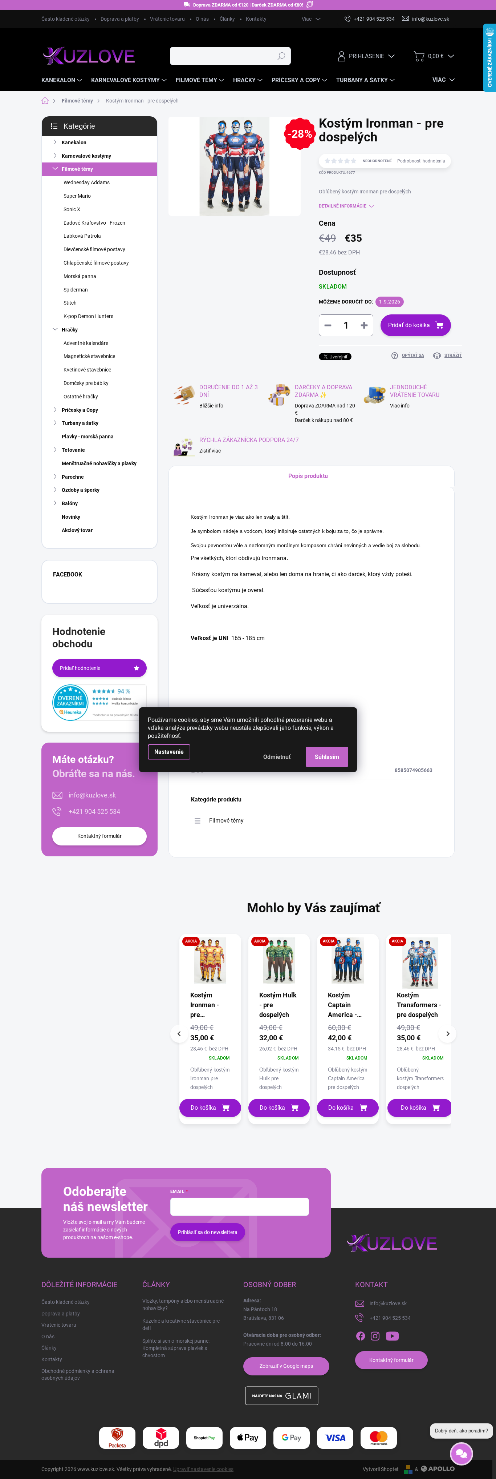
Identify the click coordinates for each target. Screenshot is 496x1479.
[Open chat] (461, 1449)
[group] (210, 1029)
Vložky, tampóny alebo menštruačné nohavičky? (183, 1304)
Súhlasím (327, 756)
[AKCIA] (210, 964)
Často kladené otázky (65, 19)
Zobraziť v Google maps (286, 1366)
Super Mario (77, 196)
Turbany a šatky (80, 423)
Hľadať (281, 56)
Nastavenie (169, 751)
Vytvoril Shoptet (381, 1469)
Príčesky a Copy (80, 410)
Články (227, 19)
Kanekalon (74, 142)
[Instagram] (375, 1336)
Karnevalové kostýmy (86, 156)
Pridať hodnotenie (80, 668)
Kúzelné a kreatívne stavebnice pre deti (181, 1324)
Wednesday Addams (87, 182)
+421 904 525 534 (94, 811)
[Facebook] (360, 1336)
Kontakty (256, 19)
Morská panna (80, 276)
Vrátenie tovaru (167, 19)
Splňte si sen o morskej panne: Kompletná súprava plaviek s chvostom (176, 1348)
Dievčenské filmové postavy (94, 249)
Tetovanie (73, 450)
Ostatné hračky (81, 396)
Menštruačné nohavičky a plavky (99, 463)
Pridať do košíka (409, 325)
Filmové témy (77, 169)
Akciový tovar (77, 530)
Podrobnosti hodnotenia (421, 161)
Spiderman (76, 290)
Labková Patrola (82, 236)
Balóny (70, 503)
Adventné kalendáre (86, 343)
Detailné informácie (342, 206)
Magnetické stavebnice (89, 356)
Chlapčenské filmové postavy (96, 263)
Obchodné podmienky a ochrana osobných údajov (77, 1374)
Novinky (71, 517)
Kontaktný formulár (99, 836)
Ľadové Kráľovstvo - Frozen (94, 223)
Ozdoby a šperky (80, 490)
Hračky (70, 330)
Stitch (70, 303)
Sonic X (72, 209)
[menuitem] (62, 80)
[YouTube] (392, 1336)
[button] (210, 1056)
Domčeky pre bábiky (86, 383)
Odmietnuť (277, 756)
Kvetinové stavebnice (87, 370)
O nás (202, 19)
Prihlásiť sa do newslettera (207, 1232)
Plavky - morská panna (88, 436)
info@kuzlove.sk (92, 795)
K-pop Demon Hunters (88, 316)
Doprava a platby (120, 19)
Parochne (73, 477)
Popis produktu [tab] (308, 476)
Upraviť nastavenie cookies (203, 1469)
